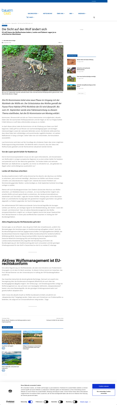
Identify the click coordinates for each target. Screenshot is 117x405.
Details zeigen (84, 402)
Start (3, 23)
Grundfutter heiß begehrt (7, 346)
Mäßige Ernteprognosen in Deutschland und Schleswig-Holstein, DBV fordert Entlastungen (32, 347)
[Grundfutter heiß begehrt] (11, 337)
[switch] (46, 402)
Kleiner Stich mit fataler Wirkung (85, 59)
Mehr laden (81, 93)
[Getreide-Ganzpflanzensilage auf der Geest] (71, 87)
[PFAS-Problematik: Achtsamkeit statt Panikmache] (11, 358)
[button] (94, 17)
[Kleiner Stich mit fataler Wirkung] (71, 62)
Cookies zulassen (104, 386)
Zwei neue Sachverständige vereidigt (86, 76)
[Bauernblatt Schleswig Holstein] (13, 12)
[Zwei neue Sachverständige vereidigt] (71, 79)
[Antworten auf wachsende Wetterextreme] (71, 70)
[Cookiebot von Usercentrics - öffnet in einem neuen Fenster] (10, 402)
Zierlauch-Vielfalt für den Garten (54, 320)
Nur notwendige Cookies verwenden (104, 392)
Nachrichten (8, 23)
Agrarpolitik (14, 23)
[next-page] (5, 375)
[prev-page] (3, 375)
